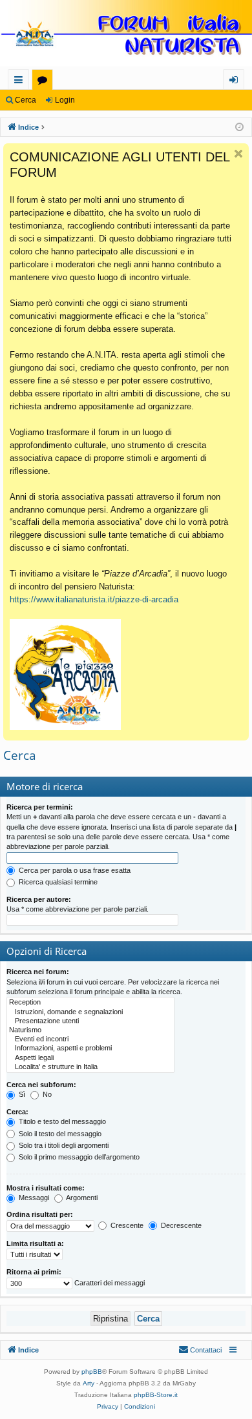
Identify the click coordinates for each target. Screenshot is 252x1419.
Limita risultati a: (35, 1243)
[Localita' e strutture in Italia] (90, 1067)
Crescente (126, 1225)
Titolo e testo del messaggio (61, 1121)
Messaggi (33, 1197)
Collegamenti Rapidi (21, 82)
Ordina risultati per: (39, 1214)
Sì (21, 1094)
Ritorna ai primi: (33, 1272)
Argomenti (81, 1197)
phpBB (91, 1371)
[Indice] (126, 34)
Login (65, 100)
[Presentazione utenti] (90, 1021)
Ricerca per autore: (38, 899)
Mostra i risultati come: (45, 1188)
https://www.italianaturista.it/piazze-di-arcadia (94, 599)
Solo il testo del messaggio (59, 1134)
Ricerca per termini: (39, 807)
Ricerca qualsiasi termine (57, 882)
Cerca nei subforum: (41, 1084)
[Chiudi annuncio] (238, 154)
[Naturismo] (90, 1030)
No (46, 1094)
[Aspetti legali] (90, 1058)
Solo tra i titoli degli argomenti (63, 1145)
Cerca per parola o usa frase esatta (74, 870)
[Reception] (90, 1002)
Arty (88, 1383)
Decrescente (180, 1225)
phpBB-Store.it (156, 1394)
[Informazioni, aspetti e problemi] (90, 1048)
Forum (44, 82)
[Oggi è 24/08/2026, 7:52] (239, 127)
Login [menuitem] (236, 82)
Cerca (25, 100)
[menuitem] (200, 1350)
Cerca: (17, 1112)
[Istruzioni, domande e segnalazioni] (90, 1012)
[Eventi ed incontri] (90, 1039)
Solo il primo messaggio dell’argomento (78, 1157)
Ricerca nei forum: (37, 971)
